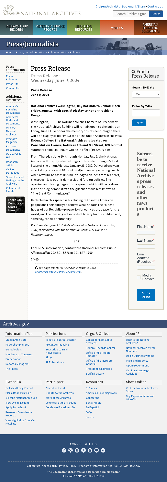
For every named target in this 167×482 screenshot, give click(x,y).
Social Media (93, 402)
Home (9, 52)
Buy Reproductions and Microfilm (140, 397)
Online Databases (12, 171)
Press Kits (12, 84)
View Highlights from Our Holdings (20, 421)
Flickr (103, 450)
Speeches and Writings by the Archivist (15, 180)
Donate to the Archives (60, 393)
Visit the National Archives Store (142, 389)
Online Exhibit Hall (14, 155)
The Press (11, 369)
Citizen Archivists (108, 6)
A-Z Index (91, 388)
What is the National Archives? (138, 341)
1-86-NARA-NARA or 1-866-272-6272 (83, 476)
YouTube (90, 450)
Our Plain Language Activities (137, 372)
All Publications (55, 362)
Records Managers (17, 364)
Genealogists (13, 349)
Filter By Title (142, 106)
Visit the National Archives (11, 131)
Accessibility (49, 466)
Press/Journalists (26, 52)
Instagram (77, 450)
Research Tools (12, 163)
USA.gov (135, 466)
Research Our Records (17, 27)
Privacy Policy (67, 466)
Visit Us (117, 28)
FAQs (89, 412)
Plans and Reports (137, 360)
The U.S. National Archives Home (41, 10)
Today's (61, 340)
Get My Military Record (19, 388)
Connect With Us (83, 444)
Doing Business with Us (140, 356)
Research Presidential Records (18, 413)
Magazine (12, 140)
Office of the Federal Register (98, 354)
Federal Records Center (100, 348)
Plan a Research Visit (18, 393)
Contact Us (155, 6)
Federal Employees (17, 344)
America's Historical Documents (13, 120)
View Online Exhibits (17, 402)
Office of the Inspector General (100, 362)
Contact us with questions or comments (58, 272)
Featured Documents (13, 148)
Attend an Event (55, 388)
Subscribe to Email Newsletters (57, 351)
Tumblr (83, 450)
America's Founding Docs (101, 393)
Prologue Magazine (57, 344)
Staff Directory (95, 373)
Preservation (13, 359)
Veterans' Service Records (50, 27)
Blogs (49, 357)
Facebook (64, 450)
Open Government (137, 365)
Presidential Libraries (99, 369)
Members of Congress (19, 354)
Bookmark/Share (134, 6)
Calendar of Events (13, 189)
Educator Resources (83, 27)
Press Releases (49, 52)
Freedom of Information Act (95, 466)
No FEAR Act (121, 466)
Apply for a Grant (15, 407)
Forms (90, 417)
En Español (92, 407)
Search (156, 14)
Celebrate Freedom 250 (60, 407)
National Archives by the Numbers (141, 349)
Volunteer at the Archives (61, 402)
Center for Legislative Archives (99, 341)
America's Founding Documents (150, 27)
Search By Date (143, 87)
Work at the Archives (58, 398)
